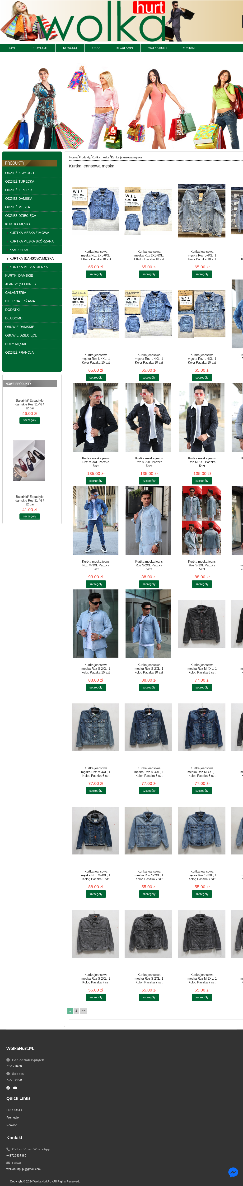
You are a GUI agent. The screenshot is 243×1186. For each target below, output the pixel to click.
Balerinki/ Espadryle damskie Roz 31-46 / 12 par (29, 422)
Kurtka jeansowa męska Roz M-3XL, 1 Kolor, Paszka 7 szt (202, 978)
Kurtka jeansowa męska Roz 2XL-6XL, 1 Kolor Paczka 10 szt (95, 255)
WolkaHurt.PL (42, 1181)
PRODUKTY (14, 1110)
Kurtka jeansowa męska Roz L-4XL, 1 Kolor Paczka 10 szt (202, 255)
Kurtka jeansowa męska (126, 157)
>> (83, 1010)
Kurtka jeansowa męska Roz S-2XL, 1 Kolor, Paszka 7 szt (149, 875)
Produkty (84, 157)
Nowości (12, 1125)
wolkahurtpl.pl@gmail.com (23, 1169)
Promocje (12, 1117)
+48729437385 (16, 1155)
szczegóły (29, 438)
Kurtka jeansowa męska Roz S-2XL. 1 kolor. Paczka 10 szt (95, 668)
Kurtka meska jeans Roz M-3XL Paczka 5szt (96, 462)
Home (73, 157)
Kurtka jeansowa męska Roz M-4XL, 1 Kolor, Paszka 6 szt (202, 668)
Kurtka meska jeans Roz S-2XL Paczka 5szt (149, 565)
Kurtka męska (100, 157)
